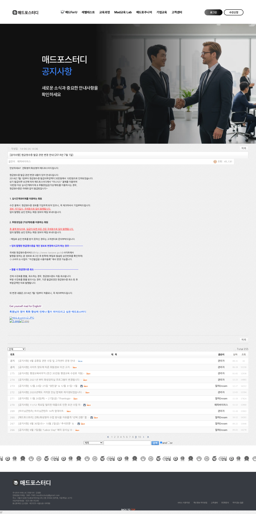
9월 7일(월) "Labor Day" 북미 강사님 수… (52, 430)
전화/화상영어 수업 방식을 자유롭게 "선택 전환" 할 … (62, 417)
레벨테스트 (88, 12)
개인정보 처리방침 (200, 502)
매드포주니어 (144, 12)
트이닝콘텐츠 (26, 411)
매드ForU (71, 12)
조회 (244, 354)
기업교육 (161, 12)
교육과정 (104, 12)
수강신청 (233, 12)
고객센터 (177, 12)
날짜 (235, 354)
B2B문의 (225, 502)
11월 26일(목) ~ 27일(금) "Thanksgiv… (51, 398)
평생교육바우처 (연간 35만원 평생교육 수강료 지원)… (57, 373)
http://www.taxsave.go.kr (48, 253)
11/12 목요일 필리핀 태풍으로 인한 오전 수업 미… (56, 405)
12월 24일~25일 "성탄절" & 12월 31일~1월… (55, 386)
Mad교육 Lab (123, 12)
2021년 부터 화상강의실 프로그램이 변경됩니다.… (56, 380)
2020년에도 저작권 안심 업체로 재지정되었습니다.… (57, 392)
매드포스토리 (26, 417)
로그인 (213, 12)
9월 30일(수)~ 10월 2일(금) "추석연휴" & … (53, 423)
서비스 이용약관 (183, 502)
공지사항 (23, 361)
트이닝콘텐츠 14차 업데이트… (50, 411)
